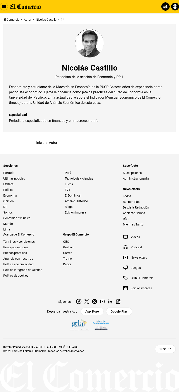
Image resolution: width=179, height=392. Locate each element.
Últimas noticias (14, 178)
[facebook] (78, 301)
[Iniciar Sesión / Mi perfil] (175, 6)
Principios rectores (15, 247)
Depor (67, 264)
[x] (86, 301)
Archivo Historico (76, 201)
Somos (8, 212)
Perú (68, 173)
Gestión (68, 247)
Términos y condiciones (19, 241)
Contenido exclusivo (16, 218)
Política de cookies (15, 275)
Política (8, 190)
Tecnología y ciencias (79, 178)
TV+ (67, 190)
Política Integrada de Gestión (22, 270)
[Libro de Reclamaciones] (101, 325)
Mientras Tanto (133, 224)
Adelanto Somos (134, 213)
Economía (10, 195)
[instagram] (94, 301)
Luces (69, 184)
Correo (67, 253)
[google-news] (118, 301)
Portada (8, 173)
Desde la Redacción (136, 207)
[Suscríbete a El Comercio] (165, 6)
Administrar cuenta (136, 178)
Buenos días (131, 202)
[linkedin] (110, 301)
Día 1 (126, 218)
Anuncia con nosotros (18, 258)
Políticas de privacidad (18, 264)
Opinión (8, 201)
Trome (67, 258)
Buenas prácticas (15, 253)
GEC (66, 241)
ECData (8, 184)
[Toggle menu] (4, 6)
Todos (127, 196)
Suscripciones (132, 173)
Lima (6, 229)
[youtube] (102, 301)
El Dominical (73, 195)
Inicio (40, 143)
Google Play (119, 311)
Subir (162, 349)
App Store (92, 311)
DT (5, 207)
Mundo (8, 223)
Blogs (68, 207)
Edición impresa (75, 212)
